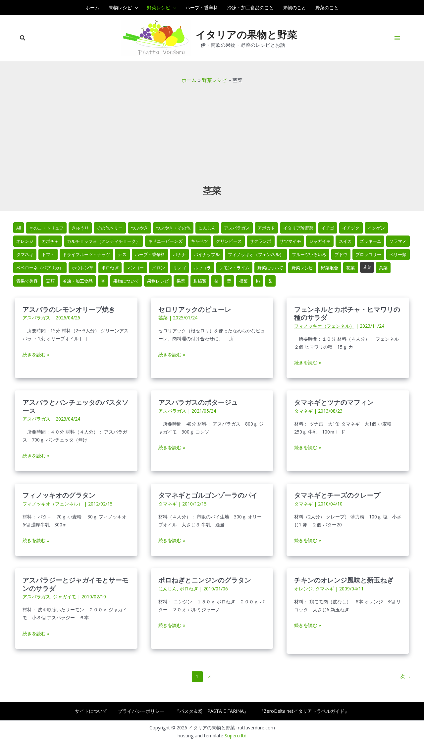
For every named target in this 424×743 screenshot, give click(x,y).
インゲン (376, 228)
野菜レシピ (302, 268)
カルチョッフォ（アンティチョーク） (103, 241)
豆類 (50, 281)
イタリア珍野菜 (298, 228)
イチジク (350, 228)
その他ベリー (110, 228)
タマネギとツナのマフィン (334, 401)
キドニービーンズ (165, 241)
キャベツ (199, 241)
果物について (126, 281)
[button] (135, 7)
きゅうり (80, 228)
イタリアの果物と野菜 (246, 34)
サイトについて (91, 711)
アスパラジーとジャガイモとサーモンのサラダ (76, 583)
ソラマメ (397, 241)
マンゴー (135, 268)
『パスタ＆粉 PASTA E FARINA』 (211, 711)
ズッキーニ (370, 241)
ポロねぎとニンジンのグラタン (204, 579)
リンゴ (179, 268)
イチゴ (327, 228)
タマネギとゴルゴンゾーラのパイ (208, 494)
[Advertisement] (212, 133)
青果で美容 (27, 281)
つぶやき (139, 228)
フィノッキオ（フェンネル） (256, 254)
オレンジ (24, 241)
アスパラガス (237, 228)
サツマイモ (290, 241)
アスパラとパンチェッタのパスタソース (76, 406)
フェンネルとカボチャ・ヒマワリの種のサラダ (347, 313)
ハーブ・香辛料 (150, 254)
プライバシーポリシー (141, 711)
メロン (158, 268)
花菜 (350, 268)
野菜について (270, 268)
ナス (122, 254)
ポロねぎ (110, 268)
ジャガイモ (320, 241)
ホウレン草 (82, 268)
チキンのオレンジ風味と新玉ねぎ (344, 579)
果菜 (181, 281)
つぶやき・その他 (173, 228)
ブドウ (341, 254)
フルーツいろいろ (309, 254)
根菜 (243, 281)
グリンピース (229, 241)
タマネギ (24, 254)
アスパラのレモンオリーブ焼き (69, 308)
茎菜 (367, 267)
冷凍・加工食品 (78, 281)
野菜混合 (329, 268)
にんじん (207, 228)
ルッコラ (202, 268)
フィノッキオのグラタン (59, 494)
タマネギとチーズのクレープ (337, 494)
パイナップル (207, 254)
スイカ (345, 241)
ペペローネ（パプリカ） (40, 268)
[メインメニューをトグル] (397, 38)
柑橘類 (199, 281)
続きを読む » (36, 355)
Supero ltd (235, 735)
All (18, 228)
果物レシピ (158, 281)
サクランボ (260, 241)
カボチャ (50, 241)
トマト (48, 254)
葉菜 (383, 268)
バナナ (179, 254)
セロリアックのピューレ (194, 308)
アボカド (266, 228)
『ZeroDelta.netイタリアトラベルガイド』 (304, 711)
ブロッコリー (368, 254)
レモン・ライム (234, 268)
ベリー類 (397, 254)
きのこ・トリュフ (46, 228)
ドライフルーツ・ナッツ (86, 254)
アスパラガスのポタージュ (198, 401)
